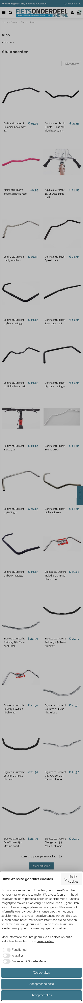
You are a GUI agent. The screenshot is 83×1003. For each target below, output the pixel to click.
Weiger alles (41, 972)
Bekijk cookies (73, 879)
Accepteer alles (41, 995)
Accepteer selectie (41, 984)
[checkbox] (14, 950)
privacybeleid (45, 941)
